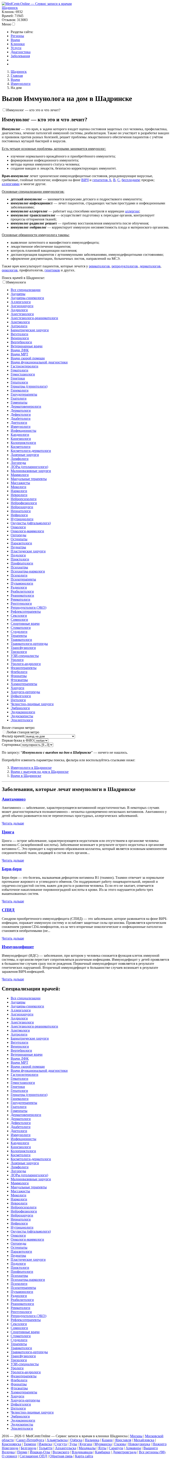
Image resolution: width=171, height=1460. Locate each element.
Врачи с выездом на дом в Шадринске (40, 772)
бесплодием (131, 180)
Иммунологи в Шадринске (31, 768)
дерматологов (150, 266)
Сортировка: (11, 745)
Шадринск (10, 8)
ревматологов (99, 266)
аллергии (132, 211)
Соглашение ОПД (33, 1456)
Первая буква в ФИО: (18, 740)
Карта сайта (84, 1456)
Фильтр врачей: (13, 736)
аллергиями (11, 184)
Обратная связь (61, 1456)
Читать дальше (13, 823)
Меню (6, 24)
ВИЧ (85, 180)
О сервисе (9, 1456)
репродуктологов (125, 266)
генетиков (52, 270)
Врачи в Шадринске (26, 776)
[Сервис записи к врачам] (37, 4)
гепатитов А (101, 180)
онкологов (10, 270)
